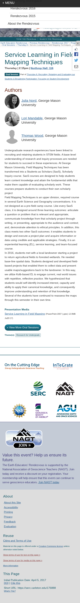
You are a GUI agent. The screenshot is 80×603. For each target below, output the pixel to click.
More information (10, 566)
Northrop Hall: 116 (42, 68)
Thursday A (22, 45)
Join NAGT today (48, 482)
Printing (8, 511)
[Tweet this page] (76, 60)
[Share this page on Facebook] (76, 54)
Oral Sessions (8, 45)
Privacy (8, 516)
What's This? (10, 591)
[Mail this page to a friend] (76, 67)
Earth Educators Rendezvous (14, 43)
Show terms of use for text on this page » (21, 555)
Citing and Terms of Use (17, 540)
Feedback (10, 521)
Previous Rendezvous (40, 43)
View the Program (26, 39)
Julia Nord (28, 101)
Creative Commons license (51, 546)
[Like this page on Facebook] (76, 49)
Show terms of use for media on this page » (22, 560)
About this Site (12, 502)
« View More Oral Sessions (23, 327)
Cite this (15, 583)
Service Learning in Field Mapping (25, 313)
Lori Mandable (32, 118)
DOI (6, 583)
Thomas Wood (32, 136)
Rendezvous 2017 (60, 43)
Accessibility (11, 507)
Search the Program (51, 39)
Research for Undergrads (28, 335)
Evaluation (10, 526)
